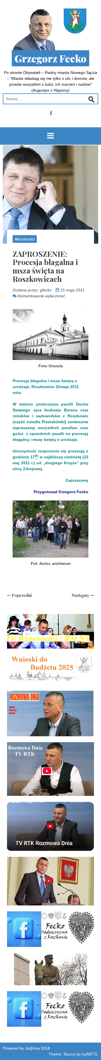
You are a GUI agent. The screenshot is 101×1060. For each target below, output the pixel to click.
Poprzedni (21, 595)
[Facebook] (50, 113)
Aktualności (25, 239)
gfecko (46, 290)
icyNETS (89, 1054)
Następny (81, 595)
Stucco (69, 1054)
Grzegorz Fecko (50, 58)
